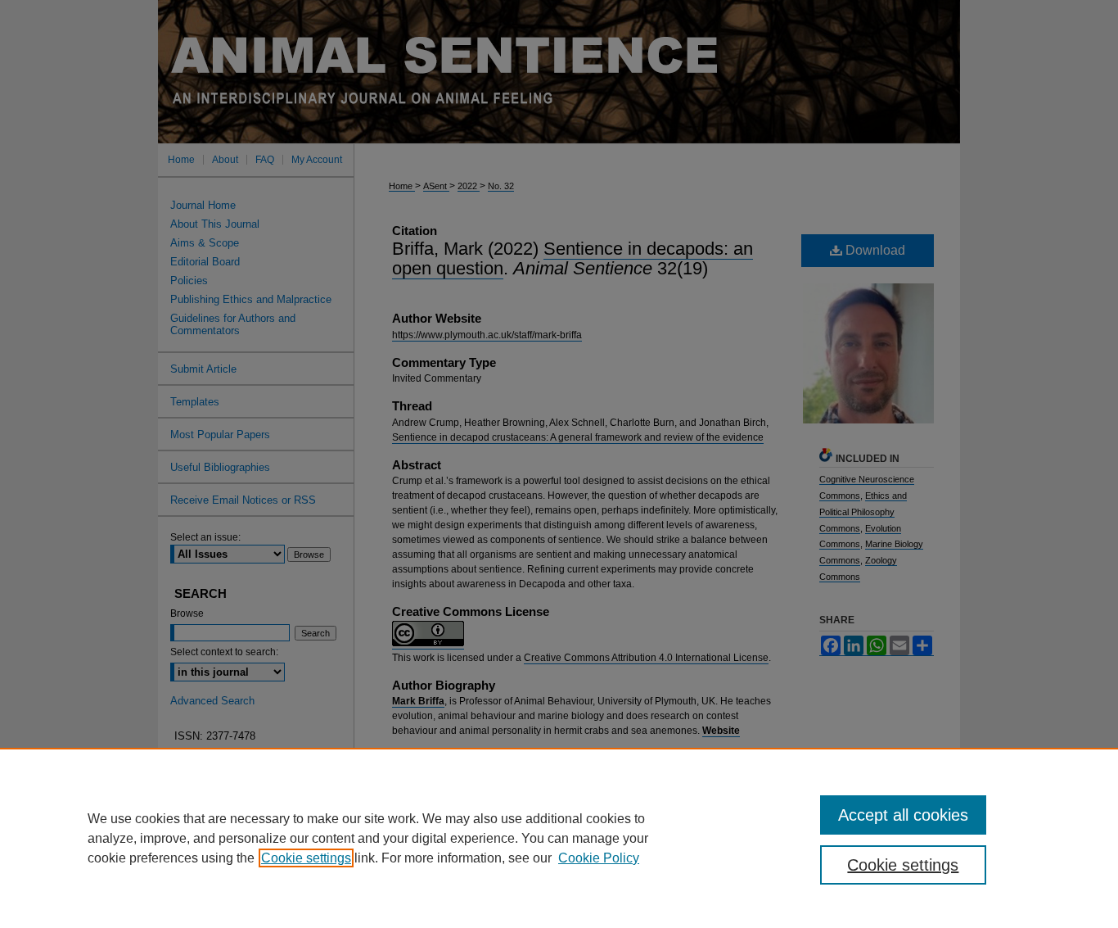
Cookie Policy (598, 858)
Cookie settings (306, 858)
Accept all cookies (903, 815)
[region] (559, 838)
